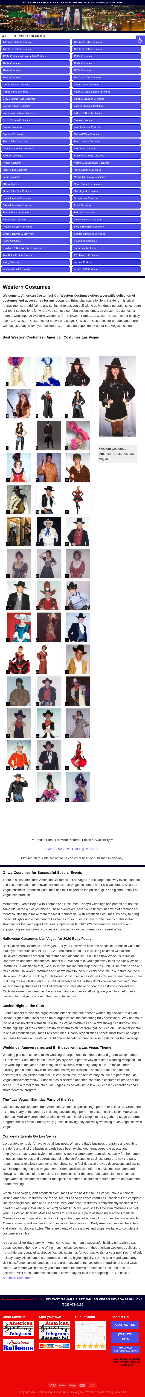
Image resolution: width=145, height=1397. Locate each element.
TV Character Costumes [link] (86, 255)
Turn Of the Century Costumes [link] (18, 255)
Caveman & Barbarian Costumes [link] (19, 113)
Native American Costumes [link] (17, 198)
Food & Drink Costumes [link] (15, 141)
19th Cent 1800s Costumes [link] (88, 77)
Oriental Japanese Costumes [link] (18, 205)
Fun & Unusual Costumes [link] (87, 141)
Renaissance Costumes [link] (15, 219)
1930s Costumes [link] (83, 56)
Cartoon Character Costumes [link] (89, 106)
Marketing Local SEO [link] (114, 1392)
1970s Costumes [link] (83, 70)
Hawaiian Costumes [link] (13, 156)
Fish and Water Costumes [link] (87, 134)
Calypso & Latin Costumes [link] (16, 106)
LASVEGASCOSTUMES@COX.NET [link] (72, 849)
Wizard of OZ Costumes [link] (86, 269)
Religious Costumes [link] (84, 212)
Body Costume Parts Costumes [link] (19, 99)
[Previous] (116, 1363)
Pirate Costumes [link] (82, 205)
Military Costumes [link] (12, 184)
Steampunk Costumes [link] (85, 241)
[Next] (137, 1363)
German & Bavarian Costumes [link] (18, 148)
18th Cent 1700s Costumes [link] (88, 49)
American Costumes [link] (17, 1278)
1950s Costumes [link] (83, 63)
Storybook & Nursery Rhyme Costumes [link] (23, 248)
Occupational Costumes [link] (86, 198)
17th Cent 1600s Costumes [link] (17, 49)
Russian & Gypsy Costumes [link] (17, 227)
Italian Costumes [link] (11, 177)
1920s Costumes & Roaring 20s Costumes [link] (25, 56)
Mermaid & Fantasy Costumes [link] (89, 177)
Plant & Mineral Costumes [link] (16, 212)
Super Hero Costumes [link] (85, 248)
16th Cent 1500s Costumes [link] (88, 42)
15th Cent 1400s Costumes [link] (17, 42)
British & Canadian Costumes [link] (89, 99)
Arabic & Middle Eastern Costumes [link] (92, 92)
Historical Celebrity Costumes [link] (89, 156)
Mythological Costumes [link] (86, 191)
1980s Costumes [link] (12, 77)
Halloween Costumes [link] (84, 148)
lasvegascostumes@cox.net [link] (23, 1299)
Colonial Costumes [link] (12, 127)
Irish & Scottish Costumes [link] (87, 170)
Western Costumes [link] (84, 262)
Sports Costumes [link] (12, 241)
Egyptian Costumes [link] (13, 134)
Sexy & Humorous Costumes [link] (89, 227)
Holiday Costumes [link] (12, 163)
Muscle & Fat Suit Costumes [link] (18, 191)
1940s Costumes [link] (12, 63)
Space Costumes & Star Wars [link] (18, 234)
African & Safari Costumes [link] (16, 84)
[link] (140, 40)
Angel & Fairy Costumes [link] (86, 84)
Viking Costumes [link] (11, 262)
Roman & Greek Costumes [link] (88, 219)
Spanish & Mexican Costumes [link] (89, 234)
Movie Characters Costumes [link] (88, 184)
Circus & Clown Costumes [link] (16, 120)
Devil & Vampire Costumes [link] (88, 127)
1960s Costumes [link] (12, 70)
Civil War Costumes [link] (84, 120)
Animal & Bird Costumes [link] (15, 92)
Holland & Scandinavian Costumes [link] (91, 163)
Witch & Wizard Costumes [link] (16, 269)
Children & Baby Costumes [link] (88, 113)
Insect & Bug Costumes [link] (15, 170)
